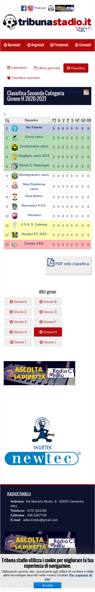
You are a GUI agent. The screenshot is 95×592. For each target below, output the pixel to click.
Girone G (20, 332)
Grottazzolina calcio (34, 146)
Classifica (77, 68)
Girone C (20, 312)
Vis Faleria (34, 127)
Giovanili (84, 44)
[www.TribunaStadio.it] (47, 23)
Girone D (50, 312)
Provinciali (60, 44)
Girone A (20, 302)
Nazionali (13, 44)
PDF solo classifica (71, 264)
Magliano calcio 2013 (34, 156)
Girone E (20, 322)
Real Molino (34, 196)
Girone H (50, 332)
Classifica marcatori (25, 78)
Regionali (37, 44)
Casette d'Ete (34, 243)
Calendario (18, 67)
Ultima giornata (48, 68)
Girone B (49, 302)
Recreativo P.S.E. (34, 205)
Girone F (49, 322)
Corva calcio (34, 137)
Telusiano (34, 215)
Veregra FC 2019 (34, 234)
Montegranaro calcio (34, 175)
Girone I (19, 342)
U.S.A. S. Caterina (34, 224)
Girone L (49, 342)
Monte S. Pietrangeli (34, 165)
